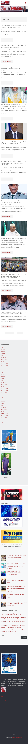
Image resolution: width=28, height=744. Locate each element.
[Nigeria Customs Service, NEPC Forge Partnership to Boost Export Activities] (14, 302)
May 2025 (3, 378)
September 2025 (4, 370)
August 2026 (3, 347)
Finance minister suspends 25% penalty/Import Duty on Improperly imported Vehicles (11, 202)
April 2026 (3, 355)
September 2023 (4, 420)
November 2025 (4, 365)
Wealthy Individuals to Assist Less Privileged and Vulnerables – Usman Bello (13, 105)
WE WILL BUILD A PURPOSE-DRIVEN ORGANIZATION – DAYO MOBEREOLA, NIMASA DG (12, 163)
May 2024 (3, 403)
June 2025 (3, 376)
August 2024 (3, 397)
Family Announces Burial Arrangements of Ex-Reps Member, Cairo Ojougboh (12, 46)
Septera (13, 737)
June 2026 (3, 351)
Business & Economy (5, 700)
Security (2, 703)
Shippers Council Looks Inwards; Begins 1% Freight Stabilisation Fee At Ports (12, 239)
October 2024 (4, 392)
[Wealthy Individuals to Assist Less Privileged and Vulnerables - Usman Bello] (14, 95)
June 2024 (3, 401)
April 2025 (3, 380)
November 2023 (4, 415)
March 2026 (3, 357)
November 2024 (4, 390)
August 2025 (3, 372)
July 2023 (3, 424)
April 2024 (3, 405)
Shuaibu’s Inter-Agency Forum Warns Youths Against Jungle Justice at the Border (11, 68)
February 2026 (4, 359)
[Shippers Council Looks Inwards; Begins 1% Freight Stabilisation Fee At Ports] (14, 228)
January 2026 (3, 361)
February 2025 (4, 384)
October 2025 (4, 368)
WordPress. (19, 737)
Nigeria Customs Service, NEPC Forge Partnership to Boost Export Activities (11, 312)
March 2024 (3, 407)
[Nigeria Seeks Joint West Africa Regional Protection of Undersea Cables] (14, 131)
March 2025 (3, 382)
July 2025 (3, 374)
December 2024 (4, 388)
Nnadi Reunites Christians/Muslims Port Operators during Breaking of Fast (12, 26)
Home (2, 696)
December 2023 (4, 413)
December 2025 (4, 363)
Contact (2, 705)
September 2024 (4, 395)
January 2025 (3, 386)
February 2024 (4, 409)
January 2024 (3, 411)
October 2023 (4, 417)
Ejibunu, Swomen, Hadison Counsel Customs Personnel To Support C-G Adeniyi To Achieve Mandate (11, 276)
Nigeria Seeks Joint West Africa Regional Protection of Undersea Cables (12, 142)
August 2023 (3, 422)
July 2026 (3, 349)
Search (2, 635)
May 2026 (3, 353)
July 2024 (3, 399)
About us (3, 698)
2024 (4, 12)
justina (2, 613)
